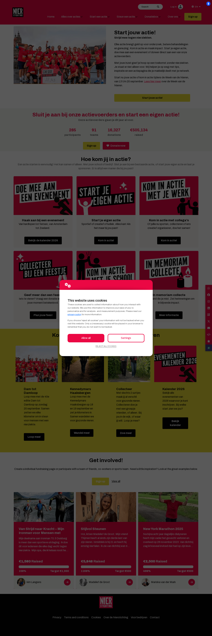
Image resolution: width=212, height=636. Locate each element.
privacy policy (74, 314)
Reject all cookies (106, 346)
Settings (126, 338)
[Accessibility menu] (208, 4)
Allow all (86, 338)
